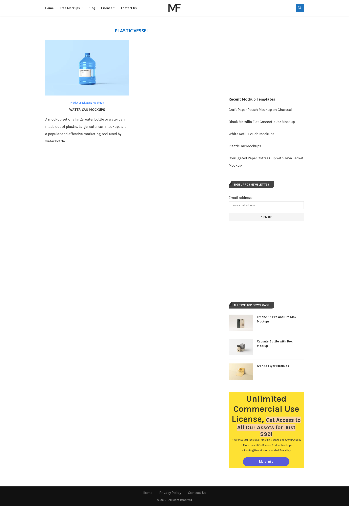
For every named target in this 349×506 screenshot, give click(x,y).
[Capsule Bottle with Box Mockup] (241, 347)
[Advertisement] (266, 56)
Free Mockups (70, 8)
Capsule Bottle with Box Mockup (274, 343)
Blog (91, 8)
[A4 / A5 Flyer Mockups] (241, 371)
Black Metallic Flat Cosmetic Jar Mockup (262, 122)
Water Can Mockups (87, 109)
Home (49, 8)
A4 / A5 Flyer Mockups (273, 366)
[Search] (300, 8)
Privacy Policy (170, 492)
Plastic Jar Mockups (245, 146)
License (106, 8)
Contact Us (129, 8)
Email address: (240, 197)
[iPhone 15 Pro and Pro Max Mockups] (241, 323)
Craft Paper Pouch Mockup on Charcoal (260, 109)
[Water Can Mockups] (87, 68)
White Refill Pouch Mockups (251, 134)
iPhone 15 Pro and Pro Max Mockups (276, 319)
